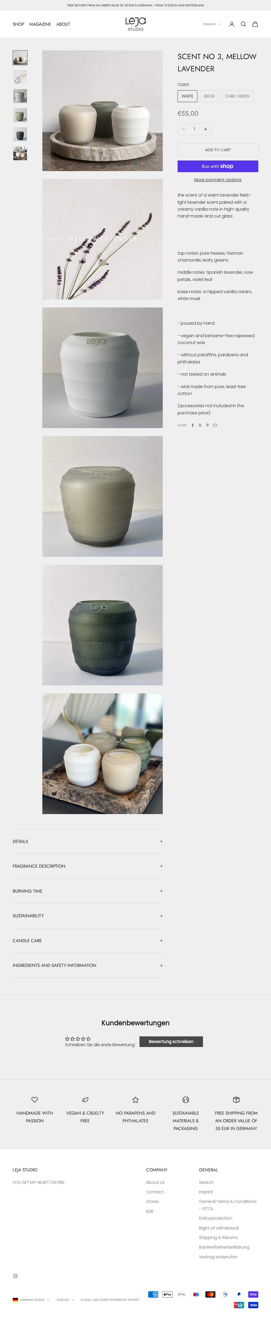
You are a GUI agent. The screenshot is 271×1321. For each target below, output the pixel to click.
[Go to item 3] (20, 96)
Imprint (206, 1192)
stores (152, 1201)
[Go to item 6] (20, 153)
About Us (155, 1182)
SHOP (18, 24)
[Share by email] (215, 425)
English (209, 24)
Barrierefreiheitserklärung (224, 1247)
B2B (149, 1211)
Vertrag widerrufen (218, 1257)
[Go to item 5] (20, 134)
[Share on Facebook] (193, 425)
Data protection (215, 1218)
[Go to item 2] (20, 76)
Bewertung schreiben (171, 1041)
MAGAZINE (40, 24)
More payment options (218, 180)
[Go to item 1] (20, 57)
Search (206, 1182)
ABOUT (63, 24)
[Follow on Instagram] (15, 1276)
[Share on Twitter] (200, 425)
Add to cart (218, 150)
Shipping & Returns (218, 1238)
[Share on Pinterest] (207, 425)
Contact (155, 1192)
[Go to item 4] (20, 115)
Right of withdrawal (219, 1228)
